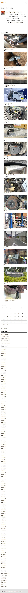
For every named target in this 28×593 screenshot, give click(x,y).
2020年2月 (3, 517)
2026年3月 (3, 360)
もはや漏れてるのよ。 (8, 156)
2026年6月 (3, 353)
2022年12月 (3, 444)
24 (7, 322)
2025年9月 (3, 373)
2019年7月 (3, 533)
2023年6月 (3, 431)
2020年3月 (3, 515)
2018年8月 (3, 556)
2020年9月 (3, 502)
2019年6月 (3, 535)
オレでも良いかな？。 (5, 334)
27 (18, 322)
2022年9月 (3, 450)
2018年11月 (3, 550)
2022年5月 (3, 459)
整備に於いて (20, 22)
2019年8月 (3, 530)
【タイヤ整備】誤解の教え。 (10, 174)
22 (25, 319)
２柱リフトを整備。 (8, 228)
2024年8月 (3, 401)
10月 (9, 8)
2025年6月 (3, 379)
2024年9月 (3, 399)
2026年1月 (3, 364)
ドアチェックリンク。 (8, 67)
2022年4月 (3, 461)
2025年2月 (3, 388)
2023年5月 (3, 433)
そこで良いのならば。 (5, 343)
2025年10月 (3, 370)
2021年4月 (3, 487)
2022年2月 (3, 466)
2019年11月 (3, 524)
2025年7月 (3, 377)
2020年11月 (3, 498)
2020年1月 (3, 520)
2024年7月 (3, 403)
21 (22, 319)
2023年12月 (3, 418)
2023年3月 (3, 437)
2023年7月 (3, 429)
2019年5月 (3, 537)
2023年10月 (3, 422)
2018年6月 (3, 561)
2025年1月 (3, 390)
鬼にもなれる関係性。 (5, 341)
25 (11, 322)
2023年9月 (3, 424)
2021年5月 (3, 485)
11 (11, 316)
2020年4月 (3, 513)
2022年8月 (3, 453)
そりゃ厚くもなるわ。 (5, 336)
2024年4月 (3, 409)
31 (7, 324)
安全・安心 (13, 22)
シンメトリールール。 (15, 12)
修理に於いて (4, 580)
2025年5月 (3, 381)
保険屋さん (3, 578)
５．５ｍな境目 (7, 246)
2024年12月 (3, 392)
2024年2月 (3, 414)
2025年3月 (3, 386)
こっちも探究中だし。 (8, 282)
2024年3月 (3, 412)
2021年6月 (3, 483)
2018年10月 (3, 552)
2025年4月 (3, 383)
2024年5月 (3, 407)
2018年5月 (3, 563)
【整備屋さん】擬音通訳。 (9, 300)
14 (22, 316)
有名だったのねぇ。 (8, 121)
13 (18, 316)
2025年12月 (3, 366)
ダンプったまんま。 (8, 103)
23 (3, 322)
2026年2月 (3, 362)
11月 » (5, 328)
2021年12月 (3, 470)
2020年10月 (3, 500)
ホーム (2, 8)
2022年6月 (3, 457)
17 (7, 319)
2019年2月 (3, 543)
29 (25, 322)
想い (16, 22)
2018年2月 (3, 567)
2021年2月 (3, 491)
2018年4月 (3, 565)
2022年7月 (3, 455)
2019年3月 (3, 541)
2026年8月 (3, 349)
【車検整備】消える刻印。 (9, 85)
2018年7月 (3, 558)
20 (18, 319)
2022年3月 (3, 463)
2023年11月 (3, 420)
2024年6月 (3, 405)
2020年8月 (3, 504)
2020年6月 (3, 509)
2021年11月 (3, 472)
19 (14, 319)
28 (22, 322)
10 (7, 316)
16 (3, 319)
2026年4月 (3, 358)
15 (25, 316)
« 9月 (2, 328)
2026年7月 (3, 351)
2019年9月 (3, 528)
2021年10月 (3, 474)
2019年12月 (3, 522)
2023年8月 (3, 427)
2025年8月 (3, 375)
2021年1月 (3, 494)
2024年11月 (3, 394)
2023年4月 (3, 435)
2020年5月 (3, 511)
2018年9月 (3, 554)
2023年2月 (3, 440)
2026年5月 (3, 355)
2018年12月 (3, 548)
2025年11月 (3, 368)
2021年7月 (3, 481)
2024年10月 (3, 396)
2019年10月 (3, 526)
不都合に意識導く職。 (5, 338)
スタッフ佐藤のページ (5, 573)
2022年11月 (3, 446)
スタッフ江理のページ (5, 575)
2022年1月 (3, 468)
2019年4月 (3, 539)
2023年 (6, 8)
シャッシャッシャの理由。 (9, 49)
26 (14, 322)
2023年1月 (3, 442)
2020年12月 (3, 496)
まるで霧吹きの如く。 (8, 192)
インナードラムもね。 (8, 210)
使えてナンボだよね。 (8, 264)
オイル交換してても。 (8, 139)
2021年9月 (3, 476)
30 (3, 324)
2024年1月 (3, 416)
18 (11, 319)
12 (14, 316)
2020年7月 (3, 507)
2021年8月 (3, 479)
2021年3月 (3, 489)
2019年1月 (3, 546)
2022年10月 (3, 448)
